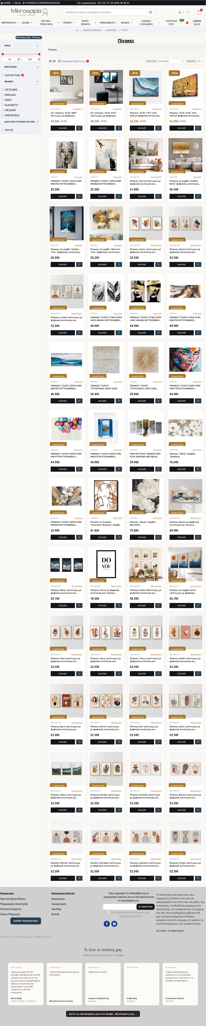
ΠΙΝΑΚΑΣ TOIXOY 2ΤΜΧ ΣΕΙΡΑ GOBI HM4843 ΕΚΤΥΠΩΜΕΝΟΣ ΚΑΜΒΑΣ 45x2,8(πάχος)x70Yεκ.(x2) (106, 319)
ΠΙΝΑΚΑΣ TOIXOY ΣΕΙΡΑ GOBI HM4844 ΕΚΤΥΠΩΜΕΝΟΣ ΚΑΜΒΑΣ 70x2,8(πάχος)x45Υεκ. (66, 523)
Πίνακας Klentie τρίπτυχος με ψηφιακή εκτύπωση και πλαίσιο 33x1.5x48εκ (65, 864)
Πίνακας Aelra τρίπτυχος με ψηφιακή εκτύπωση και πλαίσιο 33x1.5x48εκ (185, 728)
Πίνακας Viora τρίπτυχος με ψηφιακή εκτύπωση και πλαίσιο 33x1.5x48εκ (105, 660)
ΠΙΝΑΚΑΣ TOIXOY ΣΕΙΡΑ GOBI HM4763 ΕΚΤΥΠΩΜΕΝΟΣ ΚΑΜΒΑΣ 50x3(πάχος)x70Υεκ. (66, 182)
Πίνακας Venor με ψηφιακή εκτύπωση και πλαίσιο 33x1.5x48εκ (104, 592)
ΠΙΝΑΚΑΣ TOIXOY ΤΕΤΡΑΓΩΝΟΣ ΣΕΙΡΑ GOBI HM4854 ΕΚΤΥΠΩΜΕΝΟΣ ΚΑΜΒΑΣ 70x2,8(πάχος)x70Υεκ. (143, 387)
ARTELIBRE (197, 450)
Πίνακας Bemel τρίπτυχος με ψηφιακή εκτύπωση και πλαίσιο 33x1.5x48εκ (185, 796)
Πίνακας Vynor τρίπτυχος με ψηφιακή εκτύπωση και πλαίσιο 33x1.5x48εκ (145, 251)
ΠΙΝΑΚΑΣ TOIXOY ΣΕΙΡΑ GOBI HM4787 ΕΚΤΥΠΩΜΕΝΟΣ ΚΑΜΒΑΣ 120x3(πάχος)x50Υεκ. (66, 387)
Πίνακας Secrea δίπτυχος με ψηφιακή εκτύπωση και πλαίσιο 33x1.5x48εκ (145, 182)
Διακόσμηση (111, 30)
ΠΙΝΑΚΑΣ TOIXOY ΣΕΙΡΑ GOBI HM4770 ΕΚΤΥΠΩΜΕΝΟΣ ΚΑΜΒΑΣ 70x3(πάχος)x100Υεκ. (106, 455)
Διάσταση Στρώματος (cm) (20, 122)
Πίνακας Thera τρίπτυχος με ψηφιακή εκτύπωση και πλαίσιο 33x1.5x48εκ (145, 660)
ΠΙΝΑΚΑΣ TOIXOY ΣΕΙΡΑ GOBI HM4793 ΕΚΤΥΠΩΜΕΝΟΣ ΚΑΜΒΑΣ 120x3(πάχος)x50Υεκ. (185, 319)
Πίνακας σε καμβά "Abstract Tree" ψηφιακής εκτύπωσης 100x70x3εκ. (105, 251)
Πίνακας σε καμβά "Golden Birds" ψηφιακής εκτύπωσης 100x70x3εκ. (185, 182)
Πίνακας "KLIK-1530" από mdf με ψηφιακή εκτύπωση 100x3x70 (184, 114)
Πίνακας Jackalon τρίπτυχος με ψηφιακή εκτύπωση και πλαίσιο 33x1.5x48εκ (145, 864)
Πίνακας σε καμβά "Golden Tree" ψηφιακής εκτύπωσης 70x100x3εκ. (66, 251)
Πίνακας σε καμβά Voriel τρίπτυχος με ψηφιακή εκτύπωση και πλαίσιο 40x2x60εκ (183, 592)
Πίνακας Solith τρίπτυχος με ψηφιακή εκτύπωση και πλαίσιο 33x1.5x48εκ (185, 660)
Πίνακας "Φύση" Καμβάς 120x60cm (182, 455)
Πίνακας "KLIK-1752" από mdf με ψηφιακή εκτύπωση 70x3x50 (144, 114)
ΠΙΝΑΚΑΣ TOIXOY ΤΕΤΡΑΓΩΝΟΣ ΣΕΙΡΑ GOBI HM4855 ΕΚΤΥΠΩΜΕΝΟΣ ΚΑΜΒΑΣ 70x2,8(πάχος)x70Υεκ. (103, 387)
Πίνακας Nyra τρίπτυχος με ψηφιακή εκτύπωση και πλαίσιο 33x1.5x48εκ (66, 728)
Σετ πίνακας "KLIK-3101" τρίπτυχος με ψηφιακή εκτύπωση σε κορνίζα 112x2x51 (103, 114)
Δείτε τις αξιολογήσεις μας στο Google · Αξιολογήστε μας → (103, 1013)
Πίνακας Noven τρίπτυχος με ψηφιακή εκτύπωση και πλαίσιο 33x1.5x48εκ (104, 728)
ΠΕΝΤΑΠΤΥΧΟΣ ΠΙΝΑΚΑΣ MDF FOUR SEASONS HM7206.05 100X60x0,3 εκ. (145, 455)
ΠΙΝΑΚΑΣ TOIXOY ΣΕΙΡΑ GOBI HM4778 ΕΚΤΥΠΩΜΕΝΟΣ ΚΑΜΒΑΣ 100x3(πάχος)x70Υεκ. (185, 387)
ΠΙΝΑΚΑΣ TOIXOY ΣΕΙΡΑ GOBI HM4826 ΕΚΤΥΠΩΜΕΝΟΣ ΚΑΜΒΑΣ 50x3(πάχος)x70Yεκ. (105, 182)
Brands (9, 81)
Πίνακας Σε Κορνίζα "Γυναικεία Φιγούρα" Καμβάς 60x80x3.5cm (105, 523)
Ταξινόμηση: (151, 61)
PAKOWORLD (156, 177)
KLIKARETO (77, 109)
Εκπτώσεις (11, 67)
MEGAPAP (197, 177)
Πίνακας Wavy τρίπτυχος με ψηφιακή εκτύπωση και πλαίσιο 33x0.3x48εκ (66, 592)
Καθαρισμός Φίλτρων (30, 37)
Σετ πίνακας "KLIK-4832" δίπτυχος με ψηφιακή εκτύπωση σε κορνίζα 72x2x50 (64, 114)
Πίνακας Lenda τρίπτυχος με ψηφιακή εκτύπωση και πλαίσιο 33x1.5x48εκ (66, 319)
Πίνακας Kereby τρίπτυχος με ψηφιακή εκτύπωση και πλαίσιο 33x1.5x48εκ (105, 796)
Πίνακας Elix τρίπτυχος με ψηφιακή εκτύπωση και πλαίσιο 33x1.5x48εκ (144, 728)
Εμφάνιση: (191, 61)
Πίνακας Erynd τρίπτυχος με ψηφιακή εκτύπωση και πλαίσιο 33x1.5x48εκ (185, 251)
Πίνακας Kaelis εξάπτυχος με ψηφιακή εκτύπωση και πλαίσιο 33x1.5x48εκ (145, 592)
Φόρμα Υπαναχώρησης (26, 921)
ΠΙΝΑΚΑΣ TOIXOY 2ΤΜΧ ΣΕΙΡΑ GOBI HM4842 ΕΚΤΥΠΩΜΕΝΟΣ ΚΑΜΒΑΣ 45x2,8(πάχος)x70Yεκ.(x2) (145, 319)
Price (8, 45)
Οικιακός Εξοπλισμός (92, 30)
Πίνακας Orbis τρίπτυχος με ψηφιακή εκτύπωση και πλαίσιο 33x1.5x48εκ (66, 796)
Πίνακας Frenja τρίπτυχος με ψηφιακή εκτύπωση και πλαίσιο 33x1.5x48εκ (185, 864)
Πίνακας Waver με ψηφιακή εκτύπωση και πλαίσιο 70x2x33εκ (184, 523)
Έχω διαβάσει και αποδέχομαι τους (130, 914)
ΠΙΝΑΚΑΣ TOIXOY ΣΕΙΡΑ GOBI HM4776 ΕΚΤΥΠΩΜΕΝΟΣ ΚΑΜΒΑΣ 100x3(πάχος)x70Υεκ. (66, 455)
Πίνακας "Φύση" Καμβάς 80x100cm (143, 523)
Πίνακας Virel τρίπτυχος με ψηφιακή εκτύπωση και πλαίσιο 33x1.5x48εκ (65, 660)
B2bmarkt (78, 177)
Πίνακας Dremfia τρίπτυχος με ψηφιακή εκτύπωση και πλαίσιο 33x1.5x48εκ (145, 796)
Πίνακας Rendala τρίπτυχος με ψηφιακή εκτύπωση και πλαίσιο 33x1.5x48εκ (105, 864)
